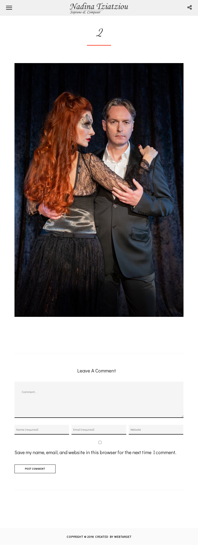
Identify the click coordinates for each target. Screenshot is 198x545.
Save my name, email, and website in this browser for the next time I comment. (95, 452)
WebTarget (123, 536)
